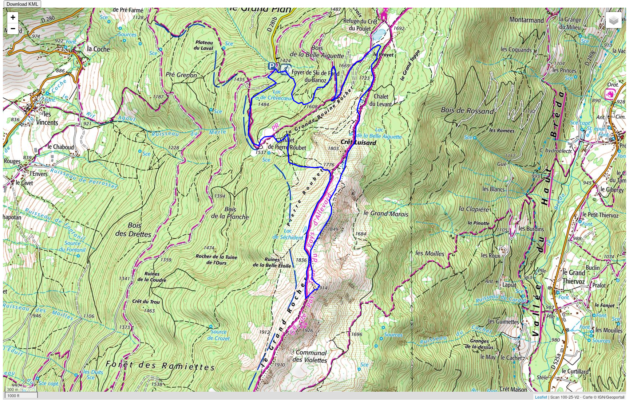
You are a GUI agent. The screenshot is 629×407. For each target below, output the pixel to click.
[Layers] (614, 20)
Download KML (22, 4)
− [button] (13, 28)
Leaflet (541, 397)
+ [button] (13, 17)
